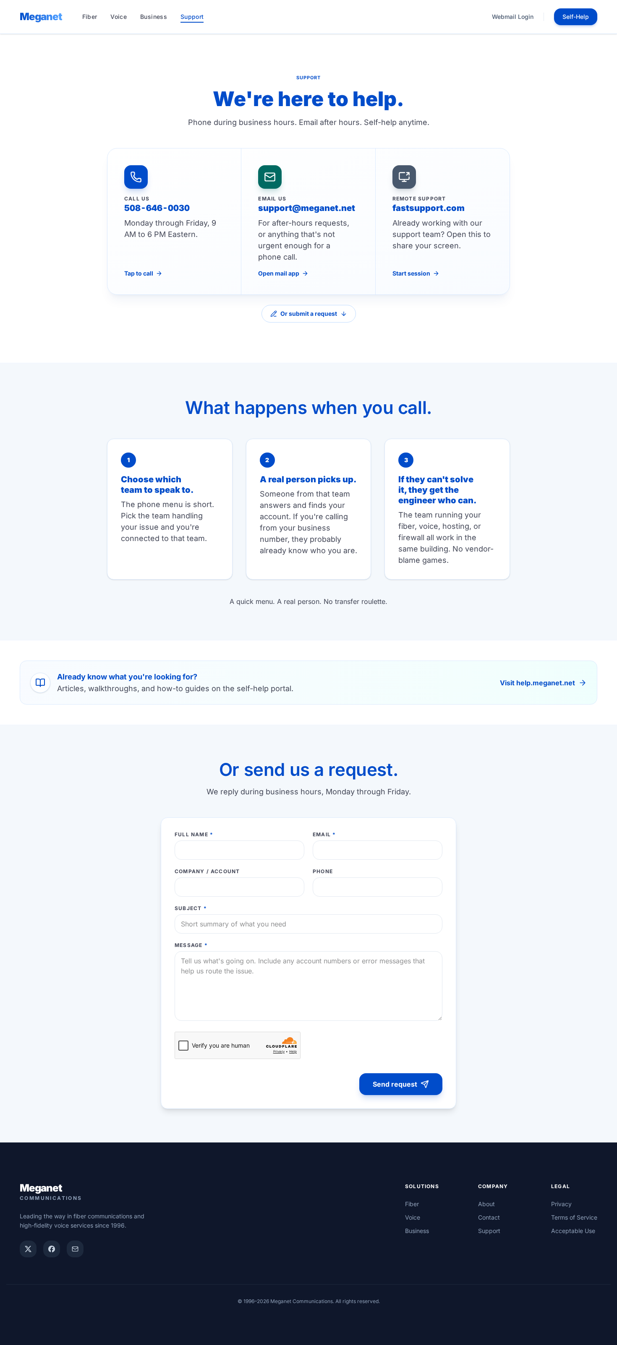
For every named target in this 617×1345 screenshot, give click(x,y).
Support (192, 16)
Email (324, 834)
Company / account (207, 871)
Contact (489, 1217)
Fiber (89, 16)
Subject (191, 908)
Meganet (41, 16)
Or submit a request (308, 313)
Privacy (561, 1203)
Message (191, 945)
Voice (118, 16)
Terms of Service (574, 1217)
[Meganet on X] (28, 1249)
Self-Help (575, 16)
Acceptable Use (573, 1230)
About (486, 1203)
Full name (194, 834)
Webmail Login (512, 16)
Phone (323, 871)
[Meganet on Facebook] (51, 1249)
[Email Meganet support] (75, 1249)
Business (153, 16)
